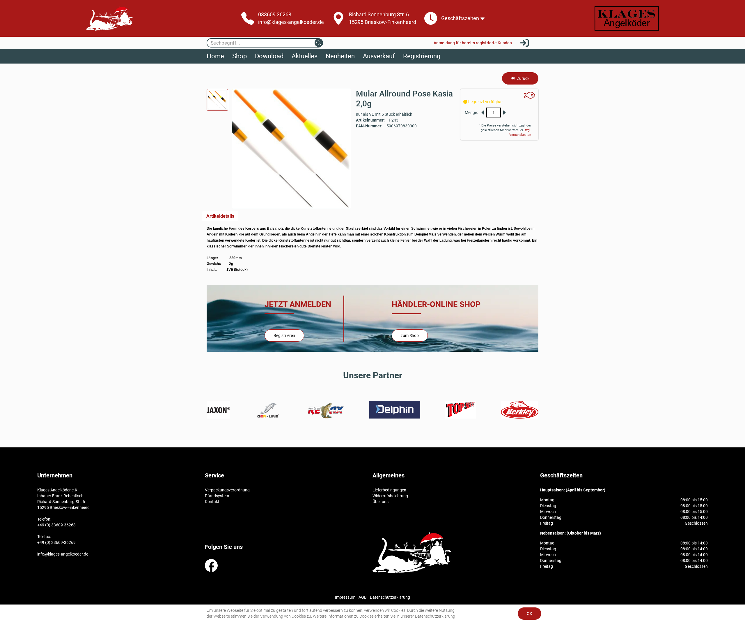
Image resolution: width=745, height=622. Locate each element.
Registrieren (284, 335)
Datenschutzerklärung (435, 616)
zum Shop (410, 335)
